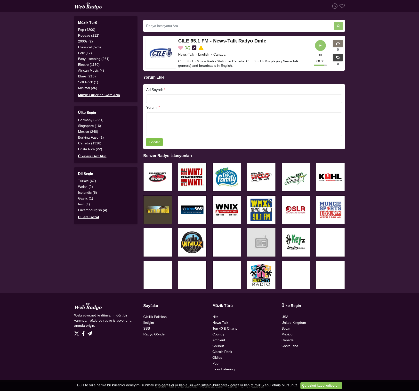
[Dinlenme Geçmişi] (334, 6)
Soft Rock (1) (88, 82)
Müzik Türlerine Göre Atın (99, 95)
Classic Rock (222, 352)
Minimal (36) (87, 88)
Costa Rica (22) (90, 149)
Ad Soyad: (155, 90)
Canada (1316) (89, 143)
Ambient (218, 340)
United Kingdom (294, 322)
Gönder (154, 142)
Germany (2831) (91, 120)
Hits (215, 317)
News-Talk (186, 54)
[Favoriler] (341, 6)
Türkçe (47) (87, 181)
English (203, 54)
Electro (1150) (89, 65)
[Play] (320, 45)
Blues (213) (87, 76)
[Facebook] (84, 332)
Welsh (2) (85, 187)
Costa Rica (290, 346)
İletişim (148, 322)
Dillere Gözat (88, 217)
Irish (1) (84, 204)
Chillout (218, 346)
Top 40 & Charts (224, 328)
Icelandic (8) (87, 192)
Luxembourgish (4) (92, 210)
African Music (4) (91, 70)
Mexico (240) (88, 131)
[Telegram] (90, 332)
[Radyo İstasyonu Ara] (338, 26)
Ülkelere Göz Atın (92, 156)
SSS (146, 328)
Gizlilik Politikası (155, 317)
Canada (219, 54)
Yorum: (153, 107)
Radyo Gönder (154, 334)
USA (285, 317)
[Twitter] (77, 332)
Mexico (287, 334)
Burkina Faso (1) (91, 137)
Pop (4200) (86, 30)
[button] (320, 54)
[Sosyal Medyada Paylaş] (195, 48)
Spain (286, 328)
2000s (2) (85, 41)
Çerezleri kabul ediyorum (321, 385)
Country (218, 334)
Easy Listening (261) (94, 59)
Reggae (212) (88, 35)
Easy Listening (223, 369)
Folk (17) (85, 53)
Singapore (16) (89, 126)
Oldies (217, 357)
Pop (215, 363)
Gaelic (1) (85, 198)
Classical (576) (89, 47)
